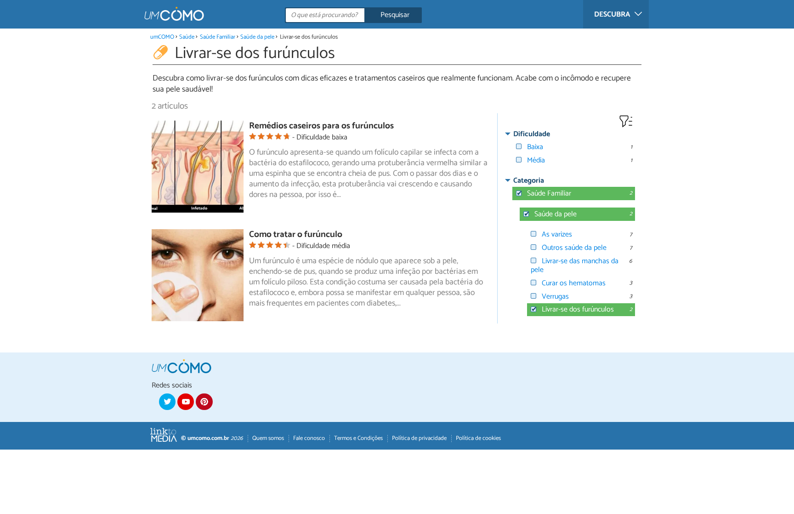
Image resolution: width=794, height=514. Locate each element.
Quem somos (268, 438)
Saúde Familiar (217, 37)
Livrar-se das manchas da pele (574, 265)
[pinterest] (204, 401)
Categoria (528, 180)
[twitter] (167, 401)
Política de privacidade (419, 438)
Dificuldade (531, 134)
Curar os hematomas (574, 283)
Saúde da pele (257, 37)
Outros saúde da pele (574, 248)
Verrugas (555, 296)
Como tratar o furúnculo (295, 234)
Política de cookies (478, 438)
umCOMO (162, 37)
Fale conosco (309, 438)
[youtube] (185, 401)
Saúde (186, 37)
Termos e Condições (358, 438)
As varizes (557, 234)
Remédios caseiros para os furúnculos (321, 126)
